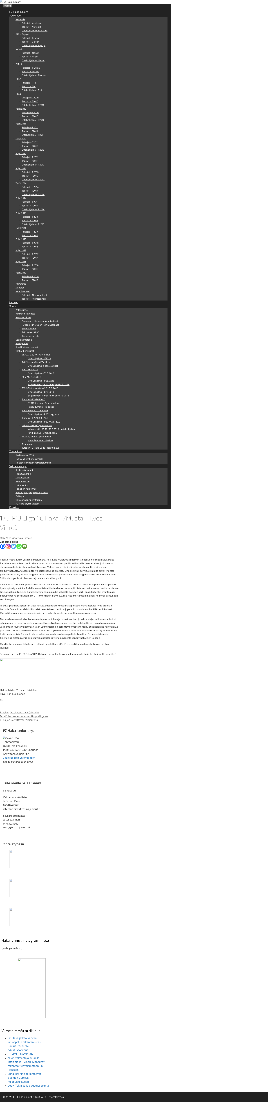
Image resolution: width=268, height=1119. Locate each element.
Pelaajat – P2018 (30, 265)
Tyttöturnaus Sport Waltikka (36, 362)
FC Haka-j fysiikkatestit (27, 503)
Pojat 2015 (21, 213)
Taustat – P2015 (30, 220)
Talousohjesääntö (30, 332)
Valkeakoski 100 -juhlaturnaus (37, 425)
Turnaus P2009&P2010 (33, 399)
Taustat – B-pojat (30, 41)
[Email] (24, 546)
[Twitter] (13, 546)
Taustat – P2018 (30, 269)
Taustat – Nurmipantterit (34, 298)
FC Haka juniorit (18, 11)
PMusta (19, 64)
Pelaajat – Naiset (30, 53)
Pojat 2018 (21, 261)
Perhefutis (21, 284)
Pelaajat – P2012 (30, 157)
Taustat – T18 (29, 86)
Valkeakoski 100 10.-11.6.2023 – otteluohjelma (51, 429)
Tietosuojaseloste (30, 336)
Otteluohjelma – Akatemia (34, 30)
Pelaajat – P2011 (30, 127)
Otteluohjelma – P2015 (33, 224)
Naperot (20, 287)
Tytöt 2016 (21, 228)
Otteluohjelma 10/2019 (39, 358)
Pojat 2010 (21, 108)
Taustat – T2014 (30, 190)
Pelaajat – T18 (29, 82)
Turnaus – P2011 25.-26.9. (35, 410)
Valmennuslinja (18, 466)
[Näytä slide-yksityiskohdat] (32, 867)
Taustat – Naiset (30, 56)
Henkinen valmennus (26, 488)
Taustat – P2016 (30, 246)
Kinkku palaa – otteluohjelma (42, 433)
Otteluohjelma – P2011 (33, 134)
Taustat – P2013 (30, 175)
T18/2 (18, 94)
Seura (12, 306)
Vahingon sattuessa (25, 313)
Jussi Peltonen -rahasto (27, 347)
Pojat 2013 (21, 168)
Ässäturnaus (28, 444)
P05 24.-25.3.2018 (31, 377)
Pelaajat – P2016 (30, 243)
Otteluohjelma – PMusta (34, 75)
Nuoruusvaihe (22, 481)
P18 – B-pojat (22, 34)
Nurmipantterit (23, 291)
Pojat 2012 (21, 153)
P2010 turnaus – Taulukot (41, 406)
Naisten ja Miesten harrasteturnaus (33, 462)
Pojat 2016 (21, 239)
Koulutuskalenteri (24, 470)
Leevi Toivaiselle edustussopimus (28, 1085)
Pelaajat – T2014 (30, 187)
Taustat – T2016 (30, 235)
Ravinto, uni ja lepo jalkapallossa (32, 492)
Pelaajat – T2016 (30, 231)
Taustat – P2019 (30, 280)
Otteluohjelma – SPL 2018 (41, 392)
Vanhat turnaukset (25, 351)
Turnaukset (15, 451)
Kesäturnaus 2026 (25, 455)
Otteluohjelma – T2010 (33, 105)
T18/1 (18, 79)
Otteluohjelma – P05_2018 (41, 380)
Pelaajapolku (22, 343)
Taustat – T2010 (30, 101)
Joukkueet (15, 15)
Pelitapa (20, 496)
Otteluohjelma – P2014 (33, 209)
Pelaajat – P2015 (30, 216)
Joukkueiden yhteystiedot (19, 757)
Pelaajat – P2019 (30, 276)
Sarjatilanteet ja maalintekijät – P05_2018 (48, 384)
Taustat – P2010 (30, 116)
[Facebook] (2, 546)
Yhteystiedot (22, 310)
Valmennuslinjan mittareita (29, 500)
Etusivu (4, 712)
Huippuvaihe (22, 485)
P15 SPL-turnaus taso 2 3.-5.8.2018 (40, 388)
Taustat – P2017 (30, 257)
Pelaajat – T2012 (30, 142)
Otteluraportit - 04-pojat (24, 712)
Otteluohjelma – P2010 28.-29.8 (44, 421)
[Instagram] (8, 546)
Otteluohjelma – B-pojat (33, 45)
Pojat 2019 (21, 272)
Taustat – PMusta (30, 71)
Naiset (19, 49)
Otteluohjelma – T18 (32, 90)
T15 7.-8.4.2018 (30, 369)
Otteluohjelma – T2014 (33, 194)
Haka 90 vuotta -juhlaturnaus (36, 436)
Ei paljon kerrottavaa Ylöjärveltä (19, 719)
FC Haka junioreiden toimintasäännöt (40, 324)
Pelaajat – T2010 (30, 97)
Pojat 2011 (21, 123)
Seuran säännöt (23, 317)
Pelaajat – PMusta (31, 67)
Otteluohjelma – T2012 (33, 149)
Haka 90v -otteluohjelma (40, 440)
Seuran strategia (24, 339)
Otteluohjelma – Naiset (33, 60)
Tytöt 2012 (21, 138)
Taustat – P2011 (30, 131)
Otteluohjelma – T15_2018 (41, 373)
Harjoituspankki (23, 473)
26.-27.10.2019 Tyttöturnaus (36, 354)
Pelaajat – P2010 (30, 112)
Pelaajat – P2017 (30, 254)
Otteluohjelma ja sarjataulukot (43, 365)
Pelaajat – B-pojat (31, 38)
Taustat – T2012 (30, 146)
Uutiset (13, 302)
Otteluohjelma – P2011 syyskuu (43, 414)
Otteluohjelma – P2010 (33, 120)
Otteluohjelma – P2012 (33, 164)
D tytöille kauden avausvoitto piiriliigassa (24, 716)
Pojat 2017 (21, 250)
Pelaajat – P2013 (30, 172)
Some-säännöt (29, 328)
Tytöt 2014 (21, 183)
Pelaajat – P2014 (30, 202)
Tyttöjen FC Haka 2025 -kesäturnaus (40, 447)
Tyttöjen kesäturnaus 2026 (29, 459)
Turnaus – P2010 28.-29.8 (35, 418)
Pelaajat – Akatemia (32, 23)
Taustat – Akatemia (31, 26)
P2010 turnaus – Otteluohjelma (43, 403)
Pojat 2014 (21, 198)
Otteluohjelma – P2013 (33, 179)
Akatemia (20, 19)
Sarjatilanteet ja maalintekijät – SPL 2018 (48, 395)
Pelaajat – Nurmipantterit (34, 295)
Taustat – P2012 (30, 161)
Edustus (14, 507)
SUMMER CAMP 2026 (21, 1054)
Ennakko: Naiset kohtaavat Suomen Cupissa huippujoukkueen (24, 1077)
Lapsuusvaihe (22, 477)
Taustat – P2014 (30, 205)
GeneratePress (55, 1097)
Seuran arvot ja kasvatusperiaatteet (40, 321)
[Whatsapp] (19, 546)
